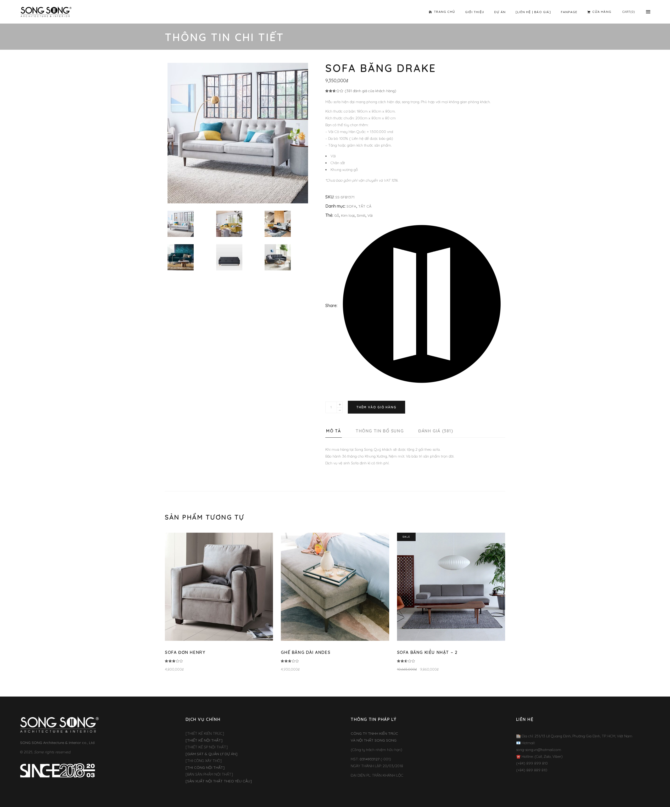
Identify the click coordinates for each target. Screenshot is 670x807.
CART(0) (628, 12)
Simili (361, 215)
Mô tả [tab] (333, 430)
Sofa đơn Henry (185, 652)
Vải (370, 215)
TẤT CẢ (364, 206)
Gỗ (336, 215)
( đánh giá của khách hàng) (370, 91)
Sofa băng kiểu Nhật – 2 (427, 652)
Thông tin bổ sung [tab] (380, 430)
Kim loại (348, 215)
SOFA (351, 206)
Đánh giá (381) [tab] (435, 430)
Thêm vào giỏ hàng (376, 407)
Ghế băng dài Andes (305, 652)
